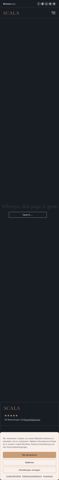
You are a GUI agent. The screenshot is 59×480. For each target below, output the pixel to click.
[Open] (53, 12)
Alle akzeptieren (29, 455)
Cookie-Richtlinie (22, 444)
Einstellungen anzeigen (29, 470)
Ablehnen (29, 462)
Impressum (48, 476)
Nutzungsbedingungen (17, 447)
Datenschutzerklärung (40, 444)
